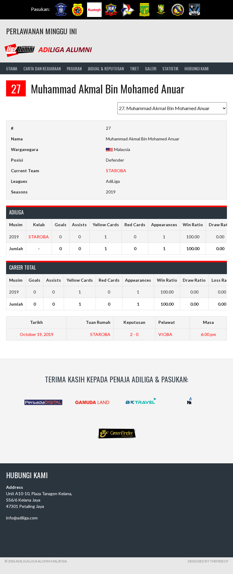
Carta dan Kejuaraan (42, 68)
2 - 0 (134, 334)
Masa (208, 322)
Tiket (134, 68)
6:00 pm (208, 334)
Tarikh (36, 322)
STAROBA (116, 170)
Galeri (150, 68)
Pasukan (74, 68)
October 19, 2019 (36, 334)
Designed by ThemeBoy (208, 561)
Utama (11, 68)
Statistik (170, 68)
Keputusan (134, 322)
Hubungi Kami (196, 68)
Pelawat (166, 322)
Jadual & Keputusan (106, 68)
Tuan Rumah (98, 322)
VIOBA (165, 334)
